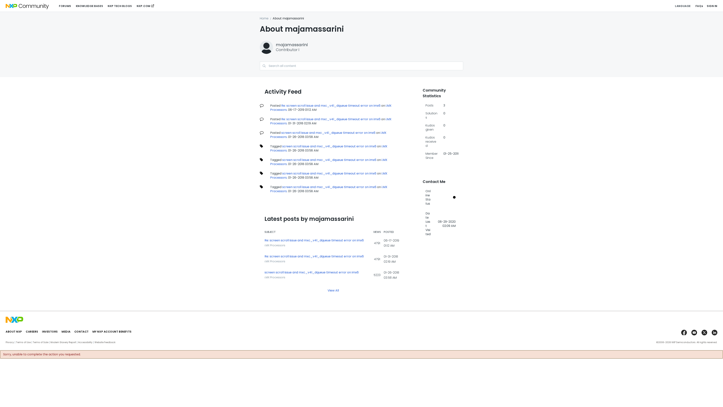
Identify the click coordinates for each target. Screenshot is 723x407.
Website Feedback (105, 342)
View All (333, 290)
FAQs (699, 6)
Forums (65, 6)
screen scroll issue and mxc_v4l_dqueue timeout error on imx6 (328, 133)
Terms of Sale (40, 342)
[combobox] (361, 65)
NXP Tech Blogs (120, 6)
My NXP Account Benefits (112, 332)
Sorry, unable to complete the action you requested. (42, 354)
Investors (50, 332)
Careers (32, 332)
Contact (81, 332)
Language (682, 6)
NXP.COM (143, 6)
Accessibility (85, 342)
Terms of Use (23, 342)
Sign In (712, 6)
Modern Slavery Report (63, 342)
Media (66, 332)
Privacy (10, 342)
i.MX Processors (275, 245)
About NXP (14, 332)
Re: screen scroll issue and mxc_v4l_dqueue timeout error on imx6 (331, 105)
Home (264, 18)
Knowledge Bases (89, 6)
